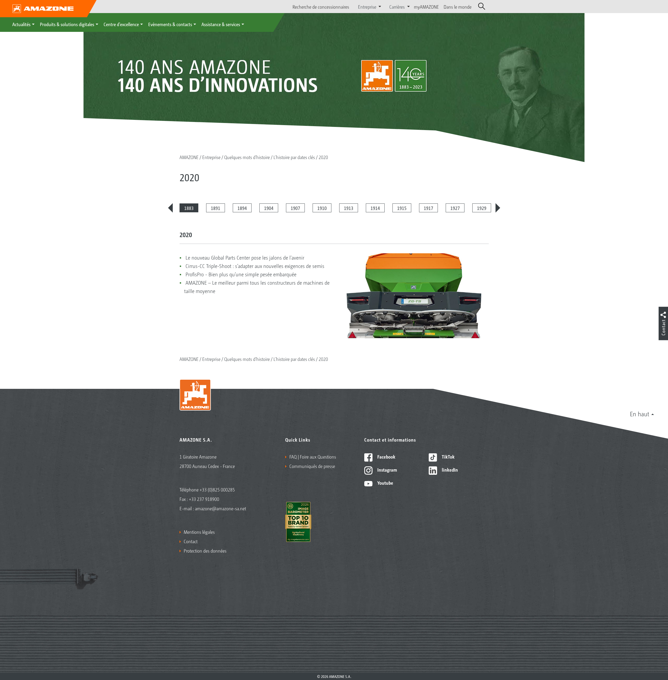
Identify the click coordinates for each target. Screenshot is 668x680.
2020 (323, 157)
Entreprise (211, 157)
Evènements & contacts (170, 24)
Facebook (385, 456)
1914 (375, 208)
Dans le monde (458, 6)
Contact (191, 541)
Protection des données (205, 550)
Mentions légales (199, 531)
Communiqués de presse (312, 466)
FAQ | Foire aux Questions (312, 456)
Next (497, 207)
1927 (455, 208)
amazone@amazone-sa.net (220, 508)
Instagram (386, 469)
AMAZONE (189, 157)
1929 (481, 208)
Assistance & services (220, 24)
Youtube (384, 482)
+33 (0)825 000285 (217, 489)
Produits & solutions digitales (67, 24)
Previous (170, 207)
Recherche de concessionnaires (321, 6)
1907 (295, 208)
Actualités (21, 24)
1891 (215, 208)
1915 (402, 208)
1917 (428, 208)
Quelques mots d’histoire (247, 157)
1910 (322, 208)
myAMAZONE (426, 6)
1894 (242, 208)
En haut (639, 414)
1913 (348, 208)
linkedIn (449, 469)
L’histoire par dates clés (294, 157)
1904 (268, 208)
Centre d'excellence (121, 24)
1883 (189, 208)
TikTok (448, 456)
